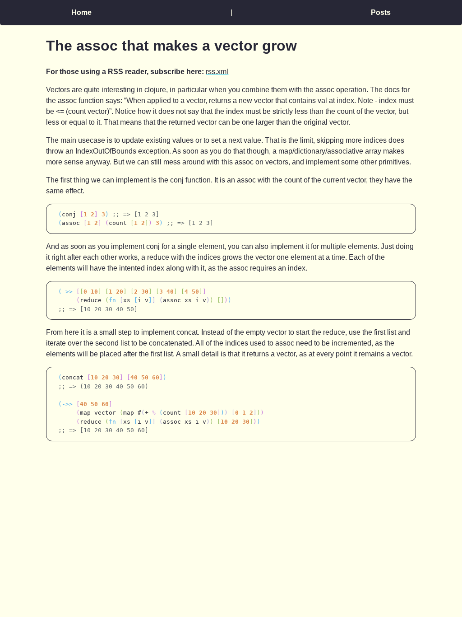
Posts (381, 12)
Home (81, 12)
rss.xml (217, 71)
